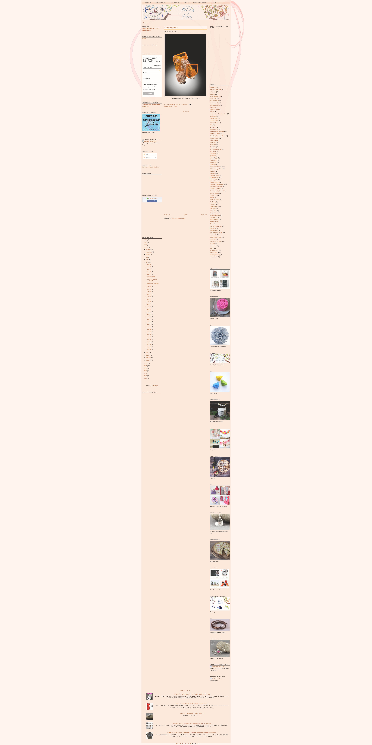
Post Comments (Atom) (178, 218)
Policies (186, 2)
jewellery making (215, 182)
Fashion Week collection (217, 131)
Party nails (213, 210)
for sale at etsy (214, 138)
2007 (145, 378)
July (147, 257)
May (147, 262)
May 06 (149, 337)
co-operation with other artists (218, 114)
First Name (146, 73)
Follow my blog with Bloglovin (150, 167)
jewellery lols (213, 180)
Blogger (155, 385)
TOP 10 (212, 243)
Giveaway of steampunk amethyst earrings (192, 694)
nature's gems (172, 106)
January (148, 360)
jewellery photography (216, 186)
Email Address (151, 67)
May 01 (149, 349)
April (147, 352)
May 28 (149, 272)
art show (212, 94)
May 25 (149, 289)
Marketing (213, 202)
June (147, 259)
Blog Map (148, 2)
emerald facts (214, 129)
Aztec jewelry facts (215, 96)
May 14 (149, 317)
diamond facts (214, 122)
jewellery (212, 173)
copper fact (213, 116)
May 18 (149, 307)
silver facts (213, 235)
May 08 (149, 332)
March (147, 355)
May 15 (149, 314)
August (148, 254)
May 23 (149, 294)
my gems (212, 204)
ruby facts (213, 228)
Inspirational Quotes (215, 166)
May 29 (149, 269)
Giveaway (213, 153)
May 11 (149, 324)
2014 (145, 366)
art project (213, 92)
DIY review (213, 127)
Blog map (213, 107)
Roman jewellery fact (216, 226)
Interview (212, 171)
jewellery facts (214, 177)
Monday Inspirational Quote (192, 713)
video (211, 248)
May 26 (149, 286)
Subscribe (213, 239)
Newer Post (167, 214)
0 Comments (184, 104)
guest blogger (214, 158)
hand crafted (213, 160)
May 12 (149, 322)
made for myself (214, 199)
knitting (212, 197)
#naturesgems (151, 276)
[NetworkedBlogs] (152, 198)
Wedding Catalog (215, 254)
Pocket (198, 743)
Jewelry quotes (214, 193)
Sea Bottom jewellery (216, 232)
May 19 (149, 304)
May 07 (149, 334)
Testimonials (175, 2)
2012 (145, 371)
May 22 (149, 296)
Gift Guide (213, 147)
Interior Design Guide (216, 169)
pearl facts (213, 217)
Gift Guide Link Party (216, 149)
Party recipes (214, 213)
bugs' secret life (214, 109)
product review (214, 221)
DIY (211, 125)
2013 (145, 368)
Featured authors (215, 133)
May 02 (149, 347)
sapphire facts (214, 230)
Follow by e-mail (161, 2)
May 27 (149, 274)
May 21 (149, 299)
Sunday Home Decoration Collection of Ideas (192, 723)
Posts (146, 154)
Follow (144, 38)
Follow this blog (152, 200)
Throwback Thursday (216, 241)
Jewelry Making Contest (217, 191)
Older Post (204, 214)
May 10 (149, 327)
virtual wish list (214, 250)
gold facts (213, 155)
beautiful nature (214, 100)
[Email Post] (190, 104)
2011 (145, 373)
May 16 (149, 312)
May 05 (149, 339)
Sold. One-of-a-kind (215, 237)
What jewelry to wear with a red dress (192, 704)
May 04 (149, 342)
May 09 (149, 329)
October (148, 249)
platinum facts (214, 219)
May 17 (149, 309)
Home (145, 23)
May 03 (149, 344)
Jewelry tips (213, 195)
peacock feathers (215, 215)
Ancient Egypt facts (215, 89)
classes (212, 111)
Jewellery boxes (214, 175)
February (148, 357)
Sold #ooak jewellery (153, 283)
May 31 (149, 264)
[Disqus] (185, 138)
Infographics (213, 162)
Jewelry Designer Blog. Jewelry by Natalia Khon (182, 743)
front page (213, 142)
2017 (145, 245)
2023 (145, 240)
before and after (214, 103)
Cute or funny (214, 120)
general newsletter (149, 89)
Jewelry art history (215, 188)
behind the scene (215, 105)
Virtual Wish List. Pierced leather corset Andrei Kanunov (191, 733)
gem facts (213, 144)
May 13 (149, 319)
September (149, 252)
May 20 (149, 301)
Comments (148, 157)
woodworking (213, 257)
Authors (213, 2)
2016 (145, 247)
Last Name (146, 78)
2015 (145, 363)
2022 (145, 242)
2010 (145, 376)
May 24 (149, 291)
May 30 (149, 267)
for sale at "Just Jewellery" (217, 136)
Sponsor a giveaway (200, 2)
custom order (214, 118)
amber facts (213, 87)
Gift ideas (213, 151)
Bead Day (213, 98)
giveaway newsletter (149, 87)
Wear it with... (214, 252)
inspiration (213, 164)
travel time (213, 246)
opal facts (213, 208)
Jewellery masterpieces (216, 184)
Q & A (212, 224)
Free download (214, 140)
